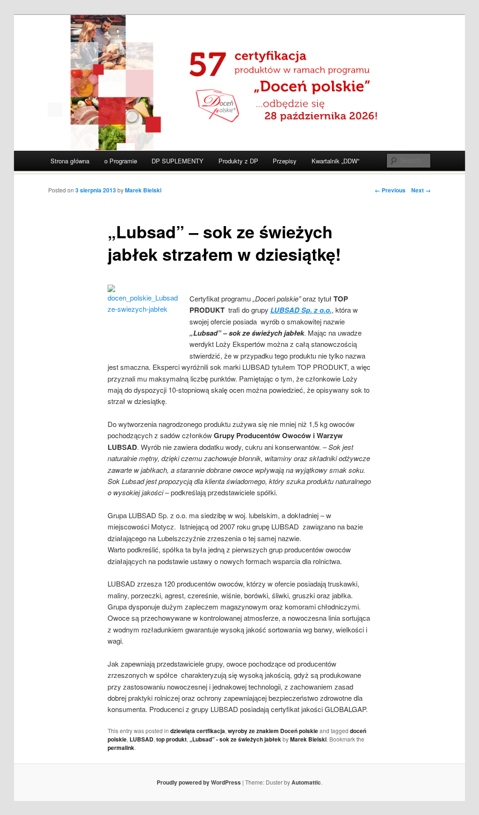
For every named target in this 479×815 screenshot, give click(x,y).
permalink (121, 747)
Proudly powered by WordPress (199, 782)
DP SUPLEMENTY (177, 160)
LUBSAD (141, 739)
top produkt (171, 739)
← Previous (390, 190)
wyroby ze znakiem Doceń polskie (273, 731)
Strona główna (70, 160)
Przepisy (285, 160)
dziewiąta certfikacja (197, 731)
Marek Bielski (143, 190)
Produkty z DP (238, 160)
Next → (421, 190)
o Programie (120, 160)
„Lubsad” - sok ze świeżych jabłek (235, 739)
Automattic (306, 782)
